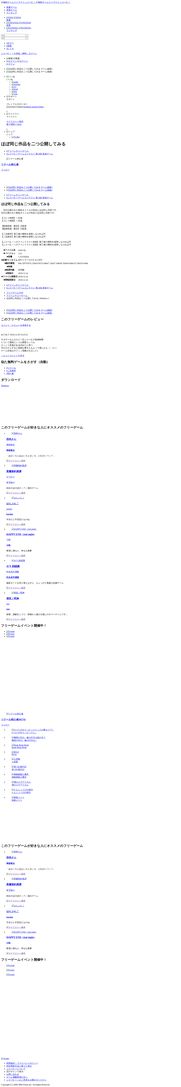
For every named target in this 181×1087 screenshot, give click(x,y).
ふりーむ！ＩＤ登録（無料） (15, 53)
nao (7, 604)
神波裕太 (10, 445)
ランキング (11, 13)
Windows (5, 386)
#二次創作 (11, 371)
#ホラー (10, 43)
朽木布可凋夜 (12, 572)
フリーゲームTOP (14, 293)
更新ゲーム (11, 10)
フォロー (5, 170)
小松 (8, 539)
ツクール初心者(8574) (13, 719)
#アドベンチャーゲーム (17, 151)
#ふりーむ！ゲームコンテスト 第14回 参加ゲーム (29, 154)
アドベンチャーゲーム (17, 295)
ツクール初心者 (10, 164)
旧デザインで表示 (14, 1071)
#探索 (9, 46)
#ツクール (11, 368)
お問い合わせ (12, 1074)
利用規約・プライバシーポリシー (22, 1063)
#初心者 (10, 373)
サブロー (10, 477)
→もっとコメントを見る (12, 355)
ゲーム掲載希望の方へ (17, 1077)
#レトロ (10, 48)
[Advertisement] (49, 177)
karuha (9, 509)
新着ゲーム (11, 7)
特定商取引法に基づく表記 (19, 1066)
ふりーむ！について (15, 1069)
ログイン (33, 53)
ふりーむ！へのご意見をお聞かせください (26, 1080)
